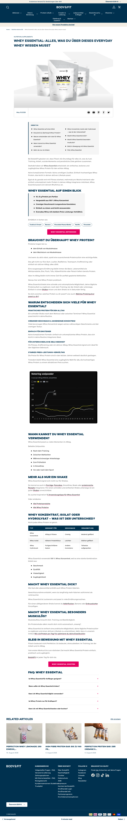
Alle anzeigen (116, 719)
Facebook (82, 773)
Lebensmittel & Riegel (78, 14)
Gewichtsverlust (94, 14)
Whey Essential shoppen (63, 664)
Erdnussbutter (92, 604)
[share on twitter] (109, 112)
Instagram (82, 770)
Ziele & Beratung (30, 14)
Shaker (45, 289)
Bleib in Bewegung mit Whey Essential (80, 146)
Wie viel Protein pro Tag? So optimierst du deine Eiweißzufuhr (59, 634)
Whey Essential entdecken (63, 232)
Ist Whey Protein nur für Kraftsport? (43, 701)
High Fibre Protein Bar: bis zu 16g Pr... (63, 748)
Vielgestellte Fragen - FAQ (45, 770)
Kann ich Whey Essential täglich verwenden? (46, 694)
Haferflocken (68, 604)
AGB (59, 781)
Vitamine (108, 13)
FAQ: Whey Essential (74, 150)
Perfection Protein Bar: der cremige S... (100, 748)
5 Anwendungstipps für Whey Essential (63, 495)
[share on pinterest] (99, 112)
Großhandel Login (65, 789)
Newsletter (82, 781)
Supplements (27, 37)
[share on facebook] (104, 112)
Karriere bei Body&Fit (66, 786)
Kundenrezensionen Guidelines (47, 783)
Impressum (62, 783)
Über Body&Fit (63, 770)
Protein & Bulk (45, 13)
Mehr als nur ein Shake (42, 150)
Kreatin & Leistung (62, 14)
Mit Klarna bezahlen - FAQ (45, 778)
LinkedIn (81, 775)
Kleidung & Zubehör (57, 20)
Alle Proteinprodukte (41, 504)
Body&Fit (32, 657)
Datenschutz (63, 778)
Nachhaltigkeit (63, 773)
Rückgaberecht (41, 781)
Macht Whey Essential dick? (77, 136)
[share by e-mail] (94, 112)
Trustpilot (39, 786)
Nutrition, (18, 37)
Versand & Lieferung (43, 773)
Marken (70, 19)
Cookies (61, 775)
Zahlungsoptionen (42, 775)
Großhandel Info (64, 791)
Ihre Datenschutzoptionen (68, 797)
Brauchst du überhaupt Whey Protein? (47, 133)
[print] (89, 112)
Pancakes (58, 485)
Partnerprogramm (65, 794)
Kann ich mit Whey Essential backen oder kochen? (48, 709)
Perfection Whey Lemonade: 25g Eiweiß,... (23, 748)
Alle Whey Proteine (41, 507)
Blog (80, 778)
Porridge (49, 485)
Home (8, 29)
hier (97, 770)
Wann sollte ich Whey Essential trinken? (44, 686)
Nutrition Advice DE (17, 29)
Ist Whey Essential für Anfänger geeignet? (45, 679)
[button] (119, 7)
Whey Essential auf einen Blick (44, 129)
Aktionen (15, 13)
